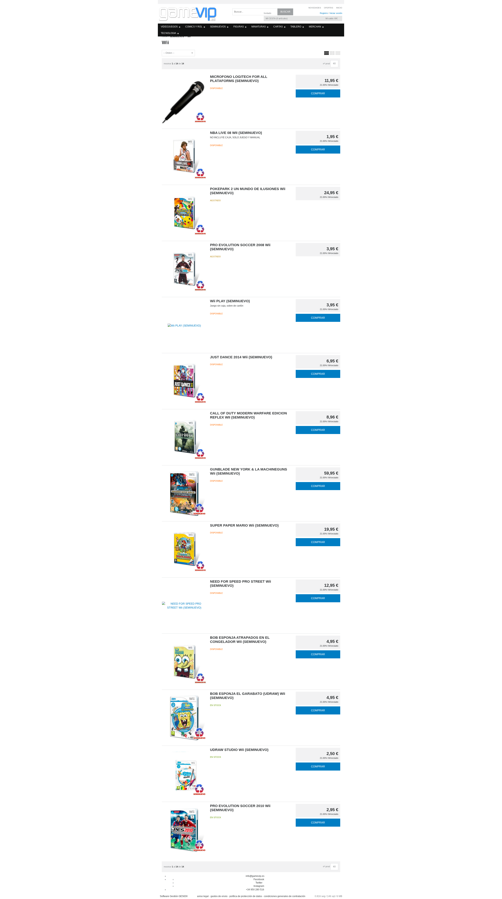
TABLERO (295, 26)
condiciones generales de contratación (284, 896)
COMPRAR (318, 93)
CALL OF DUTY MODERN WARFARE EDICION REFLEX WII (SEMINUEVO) (248, 415)
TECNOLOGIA (168, 33)
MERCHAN (315, 26)
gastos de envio (219, 896)
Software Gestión (169, 896)
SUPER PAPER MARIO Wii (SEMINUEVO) (244, 525)
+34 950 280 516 (255, 889)
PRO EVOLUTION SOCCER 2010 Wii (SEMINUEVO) (240, 808)
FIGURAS (238, 26)
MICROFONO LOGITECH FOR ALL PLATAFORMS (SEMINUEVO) (238, 79)
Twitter (259, 882)
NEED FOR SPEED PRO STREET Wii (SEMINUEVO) (240, 584)
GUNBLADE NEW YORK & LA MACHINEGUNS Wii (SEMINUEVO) (248, 471)
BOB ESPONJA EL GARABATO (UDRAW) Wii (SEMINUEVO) (247, 696)
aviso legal (203, 896)
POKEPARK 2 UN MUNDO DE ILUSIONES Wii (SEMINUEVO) (247, 191)
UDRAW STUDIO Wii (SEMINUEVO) (239, 750)
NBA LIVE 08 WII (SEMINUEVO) (236, 133)
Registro (324, 13)
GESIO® (183, 896)
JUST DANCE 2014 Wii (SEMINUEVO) (241, 357)
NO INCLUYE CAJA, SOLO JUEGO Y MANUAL (235, 137)
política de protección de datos (245, 896)
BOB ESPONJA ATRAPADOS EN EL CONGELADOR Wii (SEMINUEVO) (240, 640)
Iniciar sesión (336, 13)
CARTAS (278, 26)
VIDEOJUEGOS (169, 26)
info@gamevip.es (255, 876)
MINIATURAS (258, 26)
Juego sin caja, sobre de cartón (226, 305)
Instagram (259, 886)
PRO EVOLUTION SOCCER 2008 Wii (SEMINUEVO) (240, 247)
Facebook (259, 879)
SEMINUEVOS (218, 26)
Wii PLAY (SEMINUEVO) (230, 301)
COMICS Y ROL (193, 26)
